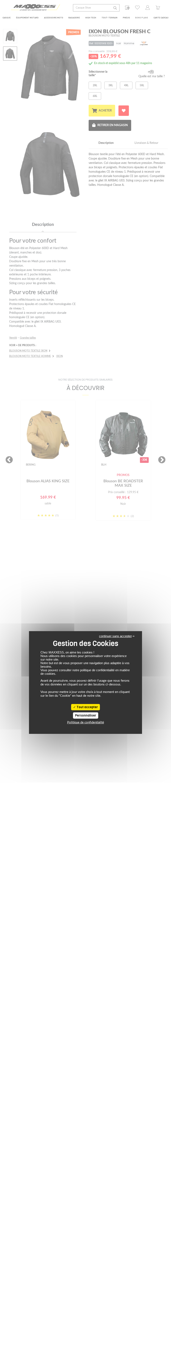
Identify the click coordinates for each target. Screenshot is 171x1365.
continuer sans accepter (115, 636)
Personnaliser (85, 715)
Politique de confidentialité (85, 722)
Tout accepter (87, 707)
